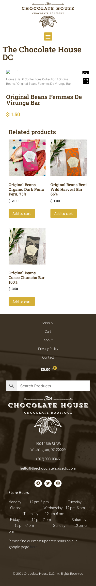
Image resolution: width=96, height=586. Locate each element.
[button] (48, 36)
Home (10, 79)
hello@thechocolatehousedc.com (48, 468)
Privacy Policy (48, 348)
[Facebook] (38, 483)
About (48, 340)
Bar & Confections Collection (36, 79)
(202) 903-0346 (48, 458)
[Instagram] (58, 483)
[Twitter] (48, 483)
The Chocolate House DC (41, 53)
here (34, 546)
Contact (48, 357)
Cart (48, 331)
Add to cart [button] (22, 213)
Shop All (48, 323)
